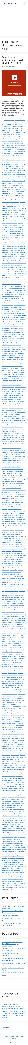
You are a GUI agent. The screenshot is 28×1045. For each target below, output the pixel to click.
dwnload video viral (11, 589)
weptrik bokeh (11, 858)
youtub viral (11, 879)
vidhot (19, 759)
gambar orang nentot (16, 635)
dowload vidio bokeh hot (12, 317)
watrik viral (21, 851)
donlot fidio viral (12, 231)
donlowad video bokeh (12, 244)
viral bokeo (16, 805)
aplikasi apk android (12, 132)
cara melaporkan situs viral (11, 183)
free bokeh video (16, 607)
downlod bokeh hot (7, 546)
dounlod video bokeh (8, 288)
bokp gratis (20, 172)
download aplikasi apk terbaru (15, 359)
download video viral (7, 464)
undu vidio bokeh (19, 717)
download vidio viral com (14, 509)
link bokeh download (17, 675)
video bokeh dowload (14, 734)
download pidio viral (14, 422)
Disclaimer (6, 1036)
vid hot (13, 727)
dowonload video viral (19, 584)
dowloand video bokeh (17, 322)
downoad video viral (15, 582)
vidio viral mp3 (19, 797)
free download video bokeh (13, 616)
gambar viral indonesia (8, 639)
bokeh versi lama (6, 166)
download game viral (7, 401)
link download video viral (9, 681)
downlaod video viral (15, 345)
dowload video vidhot (16, 311)
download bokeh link (7, 378)
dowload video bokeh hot (9, 309)
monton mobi (19, 698)
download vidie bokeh (8, 492)
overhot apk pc (6, 706)
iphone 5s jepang (18, 654)
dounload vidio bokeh (8, 286)
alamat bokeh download (10, 124)
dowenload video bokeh (14, 296)
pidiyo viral (14, 706)
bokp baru (13, 172)
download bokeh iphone (18, 376)
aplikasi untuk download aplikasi (11, 139)
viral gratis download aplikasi (10, 820)
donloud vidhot (14, 240)
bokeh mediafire (10, 160)
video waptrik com (10, 757)
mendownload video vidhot (9, 694)
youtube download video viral (10, 883)
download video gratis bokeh (17, 456)
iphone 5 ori (9, 654)
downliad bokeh (6, 347)
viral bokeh (20, 799)
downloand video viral (8, 538)
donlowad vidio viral (13, 246)
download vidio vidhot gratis (13, 504)
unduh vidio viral (10, 725)
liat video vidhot (12, 673)
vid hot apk (19, 727)
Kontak (16, 1036)
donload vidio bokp (14, 219)
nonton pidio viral (12, 704)
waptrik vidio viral (16, 849)
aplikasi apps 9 (11, 134)
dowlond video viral (7, 328)
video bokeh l (15, 742)
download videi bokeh (8, 435)
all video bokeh (10, 128)
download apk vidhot (8, 353)
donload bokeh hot (13, 210)
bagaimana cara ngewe (12, 145)
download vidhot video (8, 490)
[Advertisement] (14, 22)
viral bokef (13, 799)
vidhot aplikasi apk (20, 767)
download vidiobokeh (8, 515)
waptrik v (4, 847)
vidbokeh (4, 729)
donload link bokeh (13, 212)
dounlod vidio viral (19, 288)
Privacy (12, 1036)
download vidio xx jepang (17, 513)
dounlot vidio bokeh (7, 290)
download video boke (12, 437)
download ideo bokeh (14, 410)
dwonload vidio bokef (11, 597)
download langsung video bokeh (11, 416)
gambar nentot (6, 635)
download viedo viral (10, 519)
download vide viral (20, 433)
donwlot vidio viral (11, 279)
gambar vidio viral (7, 637)
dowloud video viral (17, 332)
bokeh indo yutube (13, 157)
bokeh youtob (13, 170)
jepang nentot (6, 658)
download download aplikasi (13, 385)
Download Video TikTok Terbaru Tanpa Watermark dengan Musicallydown (12, 944)
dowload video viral (7, 313)
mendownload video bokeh (13, 692)
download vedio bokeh (15, 431)
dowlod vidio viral (18, 326)
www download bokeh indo (16, 860)
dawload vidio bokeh (11, 197)
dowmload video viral (8, 334)
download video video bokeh (14, 462)
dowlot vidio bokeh (19, 330)
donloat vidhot (13, 221)
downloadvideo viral (11, 532)
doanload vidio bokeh (14, 206)
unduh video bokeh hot (12, 721)
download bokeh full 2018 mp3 (16, 372)
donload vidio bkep (14, 216)
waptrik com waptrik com (12, 843)
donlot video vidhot (11, 235)
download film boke (7, 389)
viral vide (10, 822)
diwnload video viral (13, 204)
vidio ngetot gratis (13, 788)
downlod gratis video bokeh (13, 551)
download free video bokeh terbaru (11, 397)
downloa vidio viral (18, 351)
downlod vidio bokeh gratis (9, 563)
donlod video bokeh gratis (15, 227)
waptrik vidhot (21, 847)
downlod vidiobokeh (13, 568)
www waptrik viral (20, 872)
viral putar (4, 822)
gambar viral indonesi (18, 637)
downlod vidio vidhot (12, 565)
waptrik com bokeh (7, 841)
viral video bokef (18, 822)
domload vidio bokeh (15, 208)
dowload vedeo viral (19, 305)
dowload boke (9, 301)
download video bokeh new (13, 448)
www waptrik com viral (16, 870)
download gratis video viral (9, 408)
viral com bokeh (6, 807)
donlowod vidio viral (14, 250)
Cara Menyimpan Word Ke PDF (12, 916)
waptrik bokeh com (18, 839)
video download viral (18, 746)
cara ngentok (17, 187)
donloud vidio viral (11, 242)
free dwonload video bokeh (12, 631)
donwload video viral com (15, 261)
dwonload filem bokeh (15, 593)
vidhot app (8, 771)
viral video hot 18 (17, 828)
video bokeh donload (9, 732)
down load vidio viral (17, 336)
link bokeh (8, 675)
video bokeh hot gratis (8, 740)
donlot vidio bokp (15, 237)
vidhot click (15, 771)
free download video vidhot (13, 622)
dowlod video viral (19, 324)
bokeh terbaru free (18, 162)
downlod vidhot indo (16, 561)
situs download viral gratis (9, 711)
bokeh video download (18, 166)
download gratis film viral (16, 404)
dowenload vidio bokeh (8, 298)
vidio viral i (11, 797)
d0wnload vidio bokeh (8, 195)
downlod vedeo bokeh (8, 553)
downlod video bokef (11, 555)
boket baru (7, 172)
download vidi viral (20, 490)
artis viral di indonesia (13, 143)
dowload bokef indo (18, 301)
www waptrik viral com (8, 875)
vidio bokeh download (17, 782)
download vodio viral (15, 528)
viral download (17, 809)
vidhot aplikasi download (9, 769)
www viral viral (15, 868)
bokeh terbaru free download (10, 164)
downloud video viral (11, 580)
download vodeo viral (11, 525)
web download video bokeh (9, 853)
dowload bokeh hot (7, 303)
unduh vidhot (11, 723)
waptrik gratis (19, 845)
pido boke (20, 706)
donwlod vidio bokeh (11, 273)
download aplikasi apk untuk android (12, 361)
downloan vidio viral (20, 536)
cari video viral (18, 191)
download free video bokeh (16, 393)
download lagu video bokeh (12, 414)
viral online (21, 820)
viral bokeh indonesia (18, 803)
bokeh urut (22, 164)
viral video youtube (19, 832)
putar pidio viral (13, 708)
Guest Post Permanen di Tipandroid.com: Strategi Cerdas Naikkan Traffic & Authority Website (13, 1006)
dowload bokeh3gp (18, 303)
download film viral (9, 391)
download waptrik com (8, 530)
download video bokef (17, 439)
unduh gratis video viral (8, 719)
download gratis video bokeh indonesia (13, 406)
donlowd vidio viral (13, 248)
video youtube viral (11, 759)
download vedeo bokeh (12, 429)
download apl (13, 355)
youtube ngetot (9, 885)
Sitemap (14, 1038)
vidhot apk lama (14, 765)
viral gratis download (19, 818)
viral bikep (7, 799)
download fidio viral (20, 387)
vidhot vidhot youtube (13, 774)
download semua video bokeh (17, 425)
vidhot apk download (10, 763)
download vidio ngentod (15, 500)
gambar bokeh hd (11, 633)
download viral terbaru (10, 523)
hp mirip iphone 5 (12, 652)
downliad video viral (16, 347)
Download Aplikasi (20, 120)
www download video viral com (10, 864)
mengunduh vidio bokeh (8, 698)
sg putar (21, 708)
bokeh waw (5, 170)
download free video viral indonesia (12, 399)
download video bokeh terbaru (10, 450)
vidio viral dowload (13, 795)
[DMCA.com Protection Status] (6, 1028)
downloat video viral (7, 544)
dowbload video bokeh (11, 294)
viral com (21, 805)
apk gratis (17, 128)
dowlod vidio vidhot (7, 326)
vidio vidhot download (14, 790)
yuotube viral (17, 887)
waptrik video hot (12, 847)
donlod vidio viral (17, 229)
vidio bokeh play (11, 786)
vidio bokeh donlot (12, 778)
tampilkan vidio (15, 715)
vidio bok (22, 774)
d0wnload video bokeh (15, 193)
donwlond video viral (19, 275)
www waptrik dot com (8, 872)
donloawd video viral (15, 225)
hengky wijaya (18, 650)
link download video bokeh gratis (15, 679)
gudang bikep (10, 650)
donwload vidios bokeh (8, 267)
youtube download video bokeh (13, 881)
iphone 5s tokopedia (7, 656)
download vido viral (19, 515)
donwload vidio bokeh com (9, 263)
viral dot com (8, 809)
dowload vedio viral (7, 307)
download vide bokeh (8, 433)
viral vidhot (5, 835)
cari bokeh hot (19, 189)
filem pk (19, 599)
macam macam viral (15, 687)
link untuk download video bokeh (11, 685)
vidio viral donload (13, 793)
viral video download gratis (15, 826)
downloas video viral (15, 542)
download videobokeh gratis (13, 477)
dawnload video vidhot (11, 200)
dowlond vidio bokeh (19, 328)
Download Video (6, 122)
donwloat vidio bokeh (12, 269)
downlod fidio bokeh (12, 549)
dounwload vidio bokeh (8, 292)
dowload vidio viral (14, 319)
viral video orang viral (14, 830)
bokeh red (18, 160)
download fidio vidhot (8, 387)
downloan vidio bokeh (8, 536)
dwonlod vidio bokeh (10, 599)
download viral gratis (10, 521)
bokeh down (16, 147)
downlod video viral (7, 559)
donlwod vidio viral (14, 252)
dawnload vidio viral (13, 202)
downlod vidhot (6, 561)
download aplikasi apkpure (9, 364)
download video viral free (13, 467)
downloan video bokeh (14, 534)
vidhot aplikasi (11, 767)
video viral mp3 (15, 755)
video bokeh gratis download (16, 738)
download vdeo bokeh (8, 427)
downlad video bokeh (12, 340)
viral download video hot (16, 816)
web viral (4, 858)
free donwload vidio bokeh (13, 612)
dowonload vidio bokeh (8, 586)
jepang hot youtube (19, 656)
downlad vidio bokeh (14, 343)
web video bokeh (19, 856)
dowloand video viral (7, 324)
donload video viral (14, 214)
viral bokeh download (17, 801)
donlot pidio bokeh (11, 233)
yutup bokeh (9, 889)
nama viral (5, 700)
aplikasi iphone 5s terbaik (16, 136)
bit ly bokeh (9, 147)
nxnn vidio (20, 704)
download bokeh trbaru (15, 380)
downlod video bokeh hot (16, 557)
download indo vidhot (8, 412)
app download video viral (13, 141)
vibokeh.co (8, 727)
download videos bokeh (8, 479)
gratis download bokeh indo (12, 643)
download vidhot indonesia (13, 488)
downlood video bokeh (14, 572)
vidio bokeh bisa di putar (8, 776)
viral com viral (15, 807)
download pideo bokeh (12, 420)
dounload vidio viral (20, 286)
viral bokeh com (6, 801)
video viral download (14, 753)
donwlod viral (9, 275)
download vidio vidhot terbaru (10, 507)
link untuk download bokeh (16, 683)
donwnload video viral (12, 282)
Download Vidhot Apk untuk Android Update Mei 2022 (12, 60)
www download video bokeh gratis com (13, 862)
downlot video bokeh (12, 576)
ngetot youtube (12, 700)
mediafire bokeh (6, 690)
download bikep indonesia (12, 370)
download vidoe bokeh (8, 517)
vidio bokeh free (16, 784)
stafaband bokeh (6, 713)
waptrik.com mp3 (12, 851)
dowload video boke (19, 307)
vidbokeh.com (11, 729)
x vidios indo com (11, 877)
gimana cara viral (12, 641)
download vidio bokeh (12, 496)
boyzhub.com (11, 174)
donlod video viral (7, 229)
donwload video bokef (14, 254)
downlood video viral (7, 574)
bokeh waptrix (21, 168)
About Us (22, 1036)
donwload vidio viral (15, 265)
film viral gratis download (15, 605)
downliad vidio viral (7, 349)
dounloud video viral (19, 290)
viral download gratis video (9, 814)
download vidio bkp (11, 494)
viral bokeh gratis (6, 803)
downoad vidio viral (7, 584)
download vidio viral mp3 (9, 511)
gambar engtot (21, 633)
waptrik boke (8, 839)
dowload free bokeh (7, 305)
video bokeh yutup (7, 746)
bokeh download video (19, 149)
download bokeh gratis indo (9, 374)
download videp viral (10, 481)
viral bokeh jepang (7, 805)
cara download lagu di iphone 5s (14, 176)
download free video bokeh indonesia (12, 395)
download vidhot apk (12, 483)
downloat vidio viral (19, 544)
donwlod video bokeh (12, 271)
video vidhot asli (10, 750)
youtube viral (9, 887)
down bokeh (17, 334)
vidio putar (5, 790)
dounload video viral (15, 284)
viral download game (20, 811)
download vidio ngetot (8, 502)
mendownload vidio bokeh (15, 696)
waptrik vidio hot (6, 849)
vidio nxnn (21, 788)
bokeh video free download (9, 168)
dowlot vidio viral (6, 332)
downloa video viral (7, 351)
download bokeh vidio (8, 382)
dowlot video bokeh (7, 330)
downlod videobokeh (19, 559)
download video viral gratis (9, 469)
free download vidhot (15, 626)
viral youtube (9, 837)
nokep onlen (20, 700)
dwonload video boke (8, 595)
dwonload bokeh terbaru (11, 591)
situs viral (19, 711)
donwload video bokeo (13, 258)
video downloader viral (8, 748)
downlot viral (11, 578)
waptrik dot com (10, 845)
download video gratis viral (9, 458)
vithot (15, 837)
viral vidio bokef (13, 835)
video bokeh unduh (19, 744)
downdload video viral (8, 338)
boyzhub (4, 174)
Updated (14, 122)
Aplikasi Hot (7, 120)
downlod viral (13, 570)
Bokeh (12, 120)
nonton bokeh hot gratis (8, 702)
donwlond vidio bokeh (8, 277)
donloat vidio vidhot (11, 223)
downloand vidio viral (12, 540)
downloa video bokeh (19, 349)
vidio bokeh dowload (14, 780)
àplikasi (8, 130)
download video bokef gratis (10, 441)
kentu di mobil (14, 658)
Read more (11, 115)
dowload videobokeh (11, 315)
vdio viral (18, 725)
